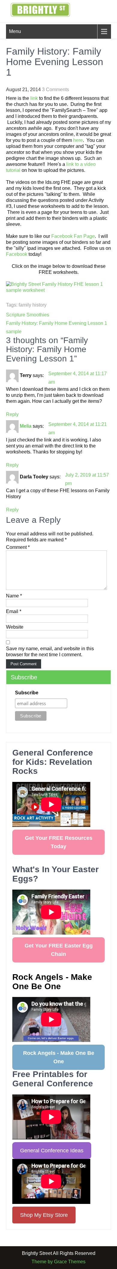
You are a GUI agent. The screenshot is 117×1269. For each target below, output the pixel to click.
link (34, 98)
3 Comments (55, 89)
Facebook (16, 254)
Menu (15, 31)
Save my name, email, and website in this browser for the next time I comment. (50, 651)
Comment (18, 547)
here (78, 140)
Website (14, 627)
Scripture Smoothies (27, 314)
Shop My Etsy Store (44, 1215)
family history (32, 304)
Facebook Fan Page (73, 236)
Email (13, 611)
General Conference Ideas (51, 1151)
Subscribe (26, 692)
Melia (26, 426)
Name (14, 595)
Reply (12, 414)
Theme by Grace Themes (59, 1261)
